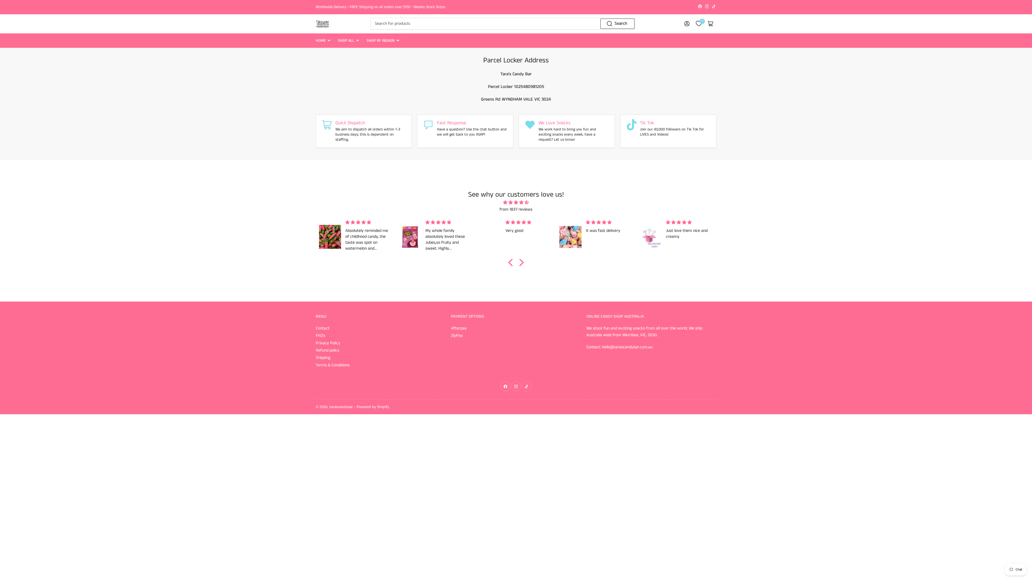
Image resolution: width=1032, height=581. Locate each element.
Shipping (323, 358)
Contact (322, 328)
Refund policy (327, 350)
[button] (512, 262)
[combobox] (502, 24)
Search (621, 23)
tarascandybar (341, 407)
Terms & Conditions (333, 365)
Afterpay (459, 328)
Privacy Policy (328, 343)
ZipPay (457, 336)
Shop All (346, 40)
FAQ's (320, 336)
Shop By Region (381, 40)
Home (321, 40)
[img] (516, 202)
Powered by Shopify (373, 407)
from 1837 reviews (516, 209)
